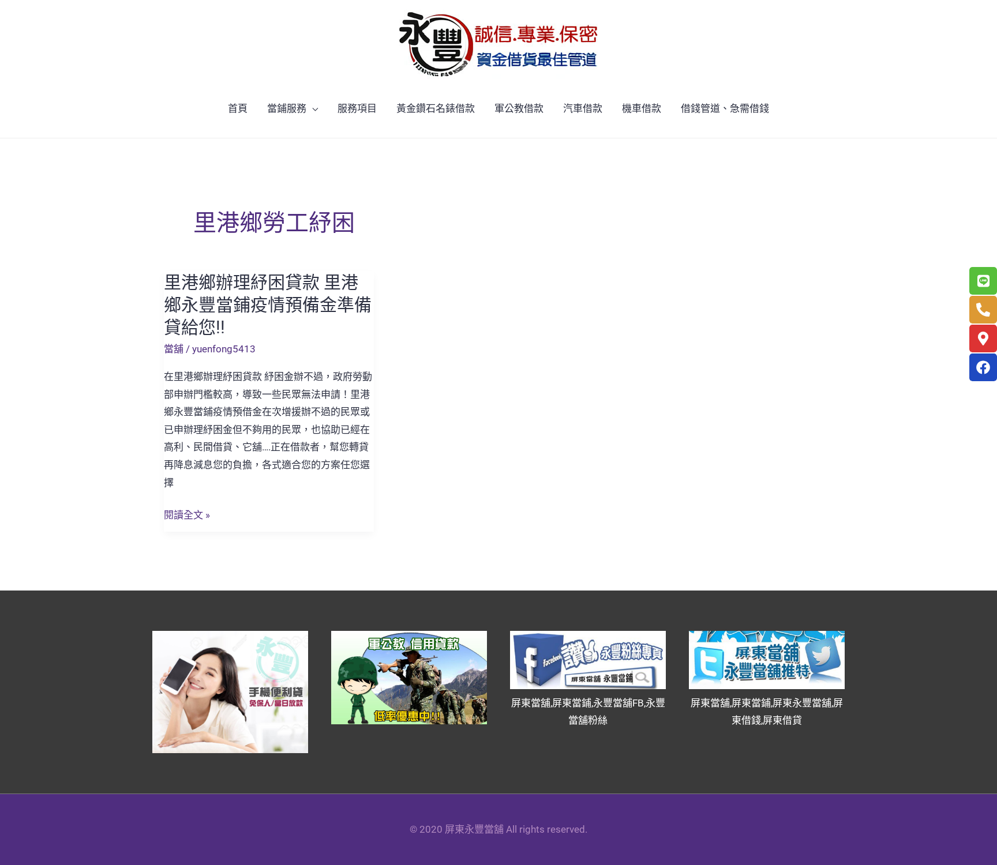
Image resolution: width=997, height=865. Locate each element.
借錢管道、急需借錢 (725, 108)
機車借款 (641, 108)
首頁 (238, 108)
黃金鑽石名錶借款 (435, 108)
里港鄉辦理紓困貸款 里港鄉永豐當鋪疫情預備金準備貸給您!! (268, 304)
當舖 (173, 349)
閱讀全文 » (187, 515)
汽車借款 (582, 108)
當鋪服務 (286, 108)
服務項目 (357, 108)
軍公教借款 (519, 108)
